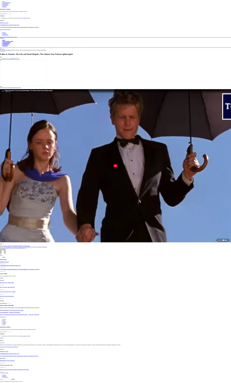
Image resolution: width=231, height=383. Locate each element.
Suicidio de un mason (4, 22)
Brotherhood (4, 5)
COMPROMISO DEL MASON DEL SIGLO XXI (9, 25)
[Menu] (0, 48)
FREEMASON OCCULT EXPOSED (7, 360)
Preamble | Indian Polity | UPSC (6, 365)
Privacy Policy (23, 18)
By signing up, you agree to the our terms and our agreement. (15, 18)
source (1, 243)
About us (4, 32)
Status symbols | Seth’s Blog (7, 305)
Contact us (4, 33)
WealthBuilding (5, 4)
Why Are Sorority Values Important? (7, 287)
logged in (7, 275)
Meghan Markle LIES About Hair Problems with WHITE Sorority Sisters (14, 369)
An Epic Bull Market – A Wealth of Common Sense (10, 312)
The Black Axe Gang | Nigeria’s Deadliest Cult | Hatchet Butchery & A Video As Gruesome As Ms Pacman (26, 246)
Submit (13, 379)
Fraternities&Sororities (6, 2)
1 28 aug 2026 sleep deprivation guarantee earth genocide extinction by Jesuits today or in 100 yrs (19, 27)
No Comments (12, 58)
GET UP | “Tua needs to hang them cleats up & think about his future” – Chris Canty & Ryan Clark (19, 314)
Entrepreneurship (5, 3)
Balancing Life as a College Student (7, 282)
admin (4, 58)
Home (3, 1)
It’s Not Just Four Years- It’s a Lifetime (7, 291)
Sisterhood (4, 6)
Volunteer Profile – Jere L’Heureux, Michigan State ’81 (15, 248)
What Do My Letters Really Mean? (7, 296)
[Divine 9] (2, 38)
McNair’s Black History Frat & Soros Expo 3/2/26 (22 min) (11, 310)
